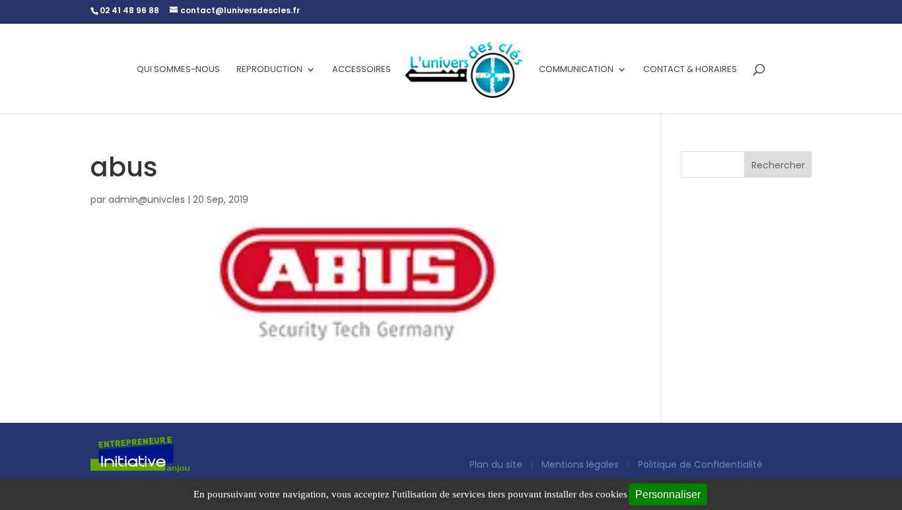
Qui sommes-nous (178, 70)
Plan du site (495, 464)
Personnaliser (668, 494)
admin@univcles (146, 199)
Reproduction (269, 70)
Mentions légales (580, 464)
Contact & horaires (690, 70)
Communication (576, 70)
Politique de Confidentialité (700, 464)
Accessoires (361, 70)
